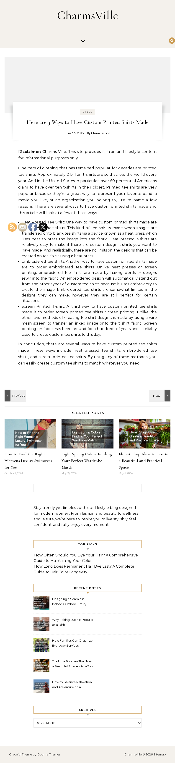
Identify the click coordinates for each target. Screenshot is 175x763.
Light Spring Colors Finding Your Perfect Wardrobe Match (87, 460)
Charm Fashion (100, 133)
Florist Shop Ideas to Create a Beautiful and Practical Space (143, 460)
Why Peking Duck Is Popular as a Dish (72, 622)
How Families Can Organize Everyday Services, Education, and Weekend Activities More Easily (72, 643)
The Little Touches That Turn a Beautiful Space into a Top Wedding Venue (72, 664)
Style (87, 111)
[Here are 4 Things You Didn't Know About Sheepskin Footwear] (160, 395)
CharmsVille (87, 15)
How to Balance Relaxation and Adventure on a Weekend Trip (72, 685)
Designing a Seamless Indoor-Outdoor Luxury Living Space (69, 602)
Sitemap (159, 754)
